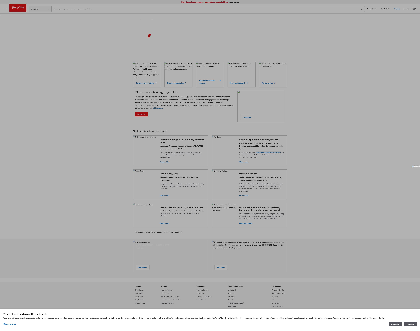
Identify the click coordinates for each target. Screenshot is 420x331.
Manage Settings (10, 324)
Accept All (395, 324)
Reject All (410, 324)
